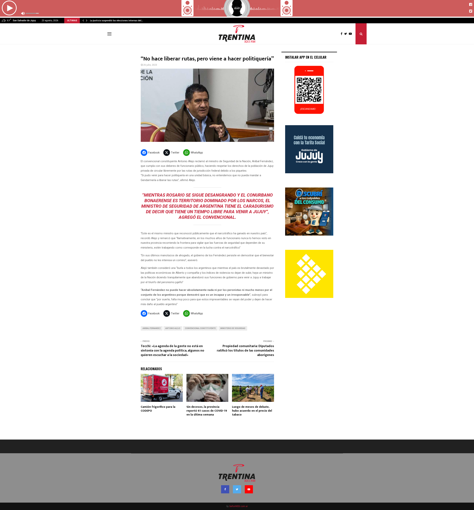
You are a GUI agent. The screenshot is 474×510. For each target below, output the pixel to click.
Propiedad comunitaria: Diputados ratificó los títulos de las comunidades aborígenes (245, 350)
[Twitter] (346, 34)
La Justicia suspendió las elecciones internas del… (116, 20)
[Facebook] (342, 34)
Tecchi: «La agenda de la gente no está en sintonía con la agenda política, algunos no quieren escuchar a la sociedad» (172, 350)
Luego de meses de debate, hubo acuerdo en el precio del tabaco (252, 410)
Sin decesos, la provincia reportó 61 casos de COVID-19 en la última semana (206, 410)
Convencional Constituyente (200, 328)
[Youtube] (351, 34)
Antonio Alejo (172, 328)
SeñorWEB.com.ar (238, 506)
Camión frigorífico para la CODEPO (158, 408)
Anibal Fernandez (152, 328)
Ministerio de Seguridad (232, 328)
